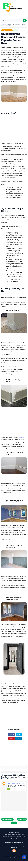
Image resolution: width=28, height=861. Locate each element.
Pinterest (11, 738)
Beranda (14, 822)
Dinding (15, 30)
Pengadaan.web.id (18, 842)
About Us (6, 846)
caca (8, 783)
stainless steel (23, 437)
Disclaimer (14, 847)
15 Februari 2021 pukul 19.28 (17, 783)
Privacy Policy (20, 846)
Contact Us (12, 846)
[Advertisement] (14, 124)
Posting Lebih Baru (7, 819)
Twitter (18, 734)
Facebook (12, 734)
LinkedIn (18, 738)
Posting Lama (22, 819)
